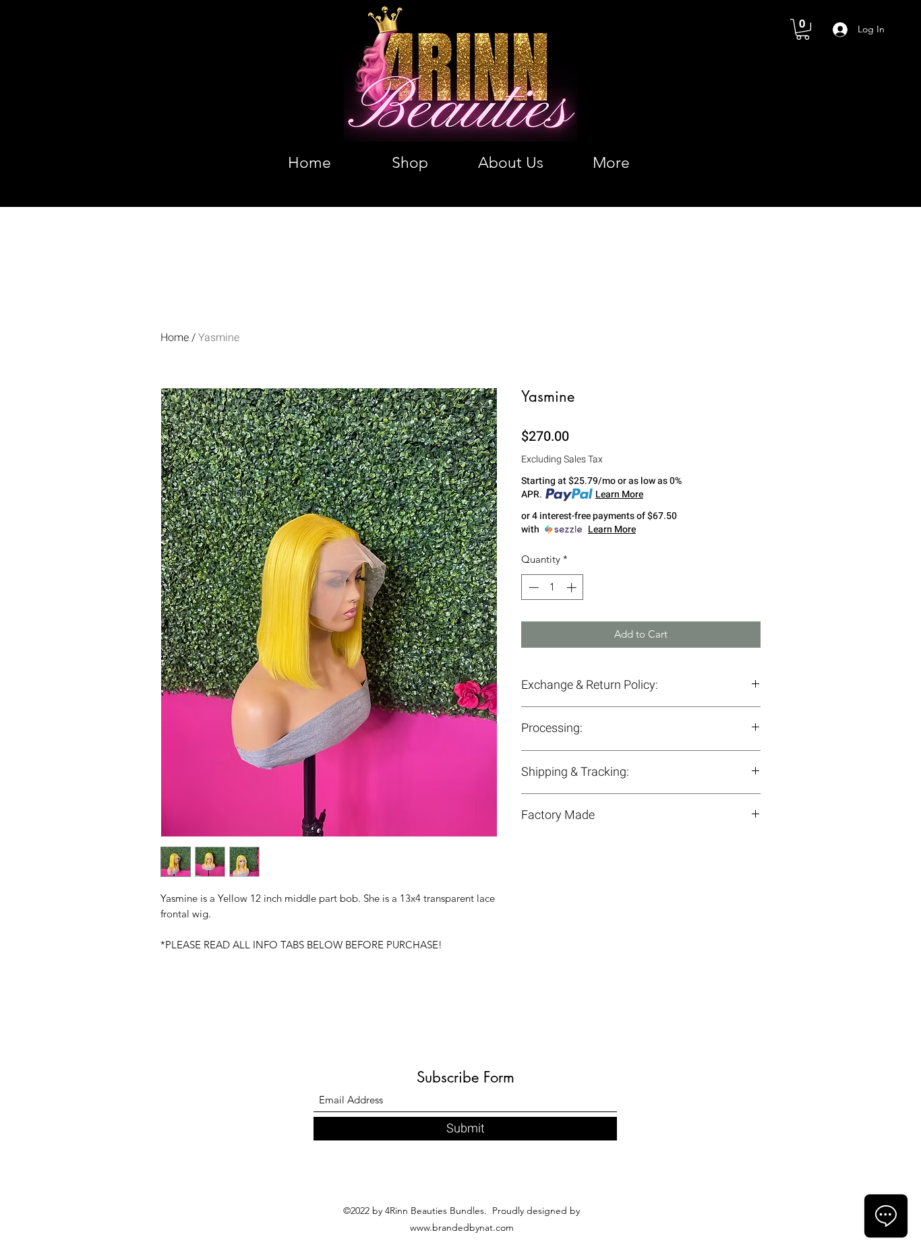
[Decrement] (532, 587)
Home (174, 338)
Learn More (619, 494)
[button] (802, 29)
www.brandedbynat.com (462, 1227)
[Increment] (573, 587)
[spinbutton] (552, 587)
